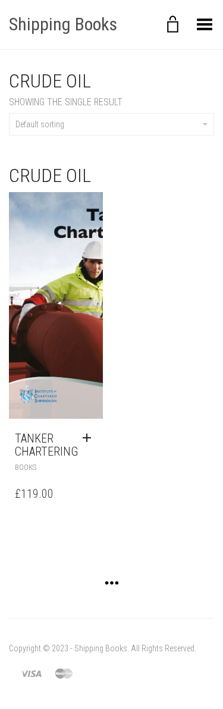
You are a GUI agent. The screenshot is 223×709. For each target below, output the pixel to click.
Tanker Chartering (46, 445)
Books (25, 467)
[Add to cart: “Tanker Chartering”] (90, 438)
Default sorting (39, 124)
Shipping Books (63, 24)
